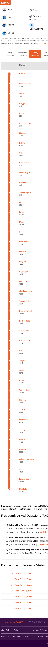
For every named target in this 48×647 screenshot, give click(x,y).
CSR (33, 637)
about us (5, 637)
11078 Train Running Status (20, 608)
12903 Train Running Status (20, 602)
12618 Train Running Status (20, 585)
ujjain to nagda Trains (10, 630)
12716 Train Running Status (20, 591)
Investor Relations (20, 637)
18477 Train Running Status (20, 573)
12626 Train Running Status (20, 579)
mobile (43, 532)
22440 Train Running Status (20, 596)
